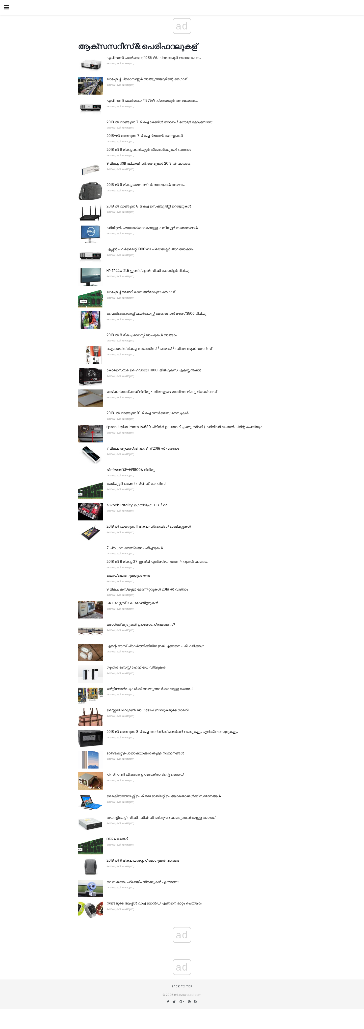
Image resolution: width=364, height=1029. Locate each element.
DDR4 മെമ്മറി (117, 838)
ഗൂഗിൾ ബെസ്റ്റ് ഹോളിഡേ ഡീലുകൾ (135, 667)
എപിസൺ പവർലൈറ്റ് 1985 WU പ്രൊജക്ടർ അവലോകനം (153, 57)
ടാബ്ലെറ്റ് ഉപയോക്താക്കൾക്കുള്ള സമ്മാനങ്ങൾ (145, 753)
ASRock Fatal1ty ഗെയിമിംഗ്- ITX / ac (137, 505)
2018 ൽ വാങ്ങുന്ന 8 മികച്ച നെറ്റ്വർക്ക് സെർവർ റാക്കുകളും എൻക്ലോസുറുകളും (172, 731)
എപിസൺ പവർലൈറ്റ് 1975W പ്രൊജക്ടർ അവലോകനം (152, 100)
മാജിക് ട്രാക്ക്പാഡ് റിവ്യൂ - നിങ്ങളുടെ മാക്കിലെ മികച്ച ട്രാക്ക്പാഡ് (161, 391)
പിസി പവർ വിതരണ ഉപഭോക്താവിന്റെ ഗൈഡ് (144, 774)
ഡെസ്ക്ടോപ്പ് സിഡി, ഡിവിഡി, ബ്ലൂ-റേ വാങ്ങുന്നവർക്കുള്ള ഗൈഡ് (160, 817)
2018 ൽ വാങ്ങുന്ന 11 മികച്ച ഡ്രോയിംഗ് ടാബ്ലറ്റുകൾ (148, 526)
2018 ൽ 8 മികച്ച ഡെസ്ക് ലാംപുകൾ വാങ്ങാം (141, 335)
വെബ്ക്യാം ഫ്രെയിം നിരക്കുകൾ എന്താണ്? (142, 881)
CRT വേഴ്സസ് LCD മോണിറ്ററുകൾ (132, 602)
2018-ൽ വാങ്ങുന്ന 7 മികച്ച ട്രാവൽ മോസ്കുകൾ (144, 135)
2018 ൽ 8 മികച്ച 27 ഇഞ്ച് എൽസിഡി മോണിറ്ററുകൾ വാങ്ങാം (157, 561)
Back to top (182, 986)
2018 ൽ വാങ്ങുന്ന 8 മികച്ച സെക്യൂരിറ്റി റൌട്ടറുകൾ (148, 206)
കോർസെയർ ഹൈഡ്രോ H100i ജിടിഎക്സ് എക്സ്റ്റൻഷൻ (153, 370)
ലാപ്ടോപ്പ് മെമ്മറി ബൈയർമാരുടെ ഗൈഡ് (140, 291)
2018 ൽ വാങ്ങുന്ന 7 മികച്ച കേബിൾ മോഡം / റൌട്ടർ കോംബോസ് (159, 122)
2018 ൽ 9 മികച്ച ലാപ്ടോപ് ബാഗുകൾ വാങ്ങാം (142, 860)
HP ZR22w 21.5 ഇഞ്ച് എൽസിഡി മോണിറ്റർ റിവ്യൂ (147, 270)
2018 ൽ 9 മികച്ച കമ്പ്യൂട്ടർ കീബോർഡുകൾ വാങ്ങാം (148, 149)
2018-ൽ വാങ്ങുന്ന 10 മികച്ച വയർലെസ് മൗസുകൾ (147, 413)
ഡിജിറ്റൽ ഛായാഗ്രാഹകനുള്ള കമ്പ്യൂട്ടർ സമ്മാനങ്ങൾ (152, 227)
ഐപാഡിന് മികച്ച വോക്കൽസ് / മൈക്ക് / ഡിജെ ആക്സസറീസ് (159, 348)
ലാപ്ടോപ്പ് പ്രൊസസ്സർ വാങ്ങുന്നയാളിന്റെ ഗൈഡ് (146, 79)
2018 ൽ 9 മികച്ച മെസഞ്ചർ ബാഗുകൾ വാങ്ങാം (145, 184)
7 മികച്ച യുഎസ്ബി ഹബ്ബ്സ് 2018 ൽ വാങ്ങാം (142, 448)
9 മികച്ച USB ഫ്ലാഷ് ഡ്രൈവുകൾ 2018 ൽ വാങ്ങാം (148, 163)
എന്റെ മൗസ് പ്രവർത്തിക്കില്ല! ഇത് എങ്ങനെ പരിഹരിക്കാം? (155, 645)
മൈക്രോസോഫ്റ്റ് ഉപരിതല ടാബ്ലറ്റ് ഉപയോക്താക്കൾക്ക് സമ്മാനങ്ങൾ (163, 796)
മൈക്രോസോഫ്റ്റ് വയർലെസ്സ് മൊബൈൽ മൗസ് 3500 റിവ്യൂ (156, 313)
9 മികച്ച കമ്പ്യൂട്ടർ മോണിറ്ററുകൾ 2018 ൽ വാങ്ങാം (147, 589)
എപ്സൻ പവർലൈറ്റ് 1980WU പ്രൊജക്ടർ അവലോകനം (149, 249)
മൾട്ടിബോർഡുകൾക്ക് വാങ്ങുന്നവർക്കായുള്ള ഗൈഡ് (149, 688)
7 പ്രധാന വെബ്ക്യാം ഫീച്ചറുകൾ (134, 547)
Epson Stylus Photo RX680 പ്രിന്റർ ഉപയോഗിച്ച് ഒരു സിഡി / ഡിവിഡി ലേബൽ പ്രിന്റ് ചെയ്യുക (184, 426)
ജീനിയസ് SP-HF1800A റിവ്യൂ (130, 469)
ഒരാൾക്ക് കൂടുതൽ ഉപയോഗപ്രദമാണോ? (140, 624)
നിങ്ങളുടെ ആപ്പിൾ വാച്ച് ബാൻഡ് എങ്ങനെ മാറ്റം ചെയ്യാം (154, 903)
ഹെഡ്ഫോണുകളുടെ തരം (128, 575)
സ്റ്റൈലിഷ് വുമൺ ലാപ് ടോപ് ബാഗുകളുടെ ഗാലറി (147, 710)
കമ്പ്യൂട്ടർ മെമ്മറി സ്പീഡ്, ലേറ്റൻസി (136, 483)
